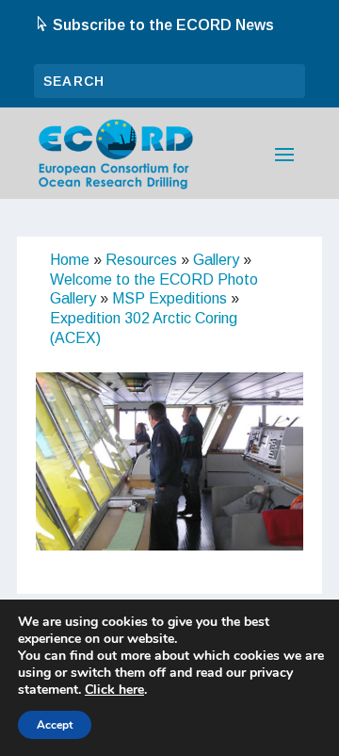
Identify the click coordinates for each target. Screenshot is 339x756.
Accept (55, 724)
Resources (141, 260)
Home (69, 260)
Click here (114, 690)
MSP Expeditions (169, 298)
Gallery (216, 260)
